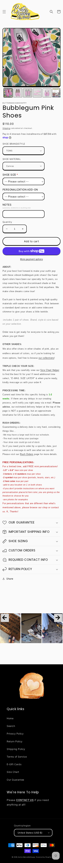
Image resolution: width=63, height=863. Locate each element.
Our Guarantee (15, 779)
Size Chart (13, 771)
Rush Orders (26, 454)
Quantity (7, 222)
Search (11, 726)
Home (10, 718)
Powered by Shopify (43, 857)
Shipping (6, 128)
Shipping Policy (16, 749)
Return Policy (15, 741)
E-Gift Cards (14, 764)
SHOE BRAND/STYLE (14, 143)
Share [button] (9, 578)
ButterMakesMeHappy (26, 857)
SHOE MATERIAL (12, 159)
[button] (4, 11)
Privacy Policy (15, 733)
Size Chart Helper (49, 370)
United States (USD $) (30, 832)
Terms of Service (17, 756)
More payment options (31, 259)
